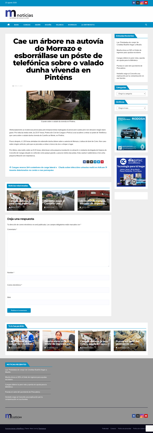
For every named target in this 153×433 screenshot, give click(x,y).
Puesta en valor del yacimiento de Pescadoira (127, 344)
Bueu (16, 25)
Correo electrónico (14, 285)
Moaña (48, 25)
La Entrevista (88, 25)
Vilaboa (60, 25)
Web (9, 297)
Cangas (26, 25)
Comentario (12, 229)
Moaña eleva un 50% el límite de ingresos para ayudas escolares (58, 344)
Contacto (113, 428)
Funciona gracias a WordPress (14, 428)
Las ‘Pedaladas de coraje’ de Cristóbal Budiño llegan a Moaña (23, 344)
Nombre (10, 272)
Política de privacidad (124, 428)
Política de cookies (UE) (140, 428)
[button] (146, 25)
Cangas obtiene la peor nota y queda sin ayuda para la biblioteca (94, 344)
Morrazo (72, 25)
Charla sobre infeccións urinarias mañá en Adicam (81, 167)
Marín (37, 25)
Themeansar (42, 428)
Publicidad (105, 428)
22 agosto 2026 (123, 347)
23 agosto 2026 (16, 347)
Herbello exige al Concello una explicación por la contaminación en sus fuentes (130, 76)
